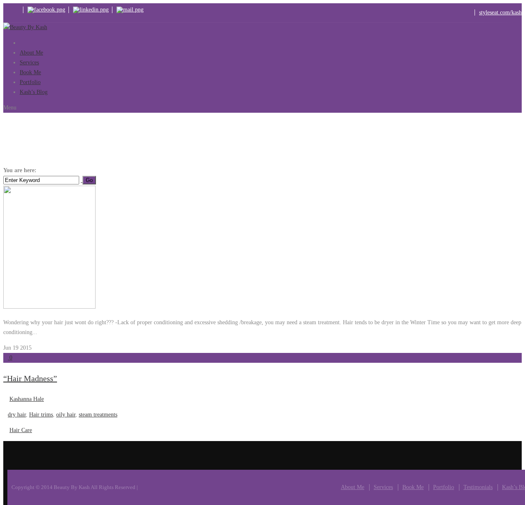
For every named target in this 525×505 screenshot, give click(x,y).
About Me (352, 487)
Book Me (413, 487)
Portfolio (443, 487)
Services (383, 487)
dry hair (17, 415)
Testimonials (478, 487)
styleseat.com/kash (500, 12)
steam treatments (98, 415)
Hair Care (20, 430)
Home (45, 170)
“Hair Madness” (30, 378)
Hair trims (41, 415)
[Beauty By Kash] (25, 27)
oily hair (66, 170)
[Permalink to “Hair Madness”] (49, 307)
